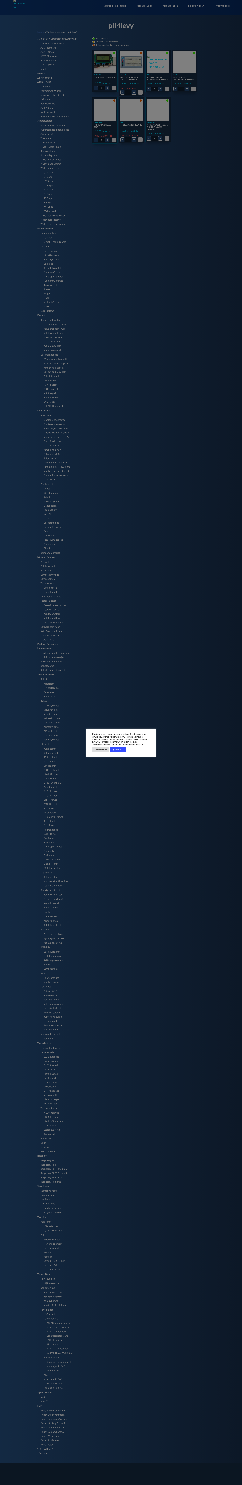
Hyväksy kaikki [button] (118, 750)
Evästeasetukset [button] (100, 750)
